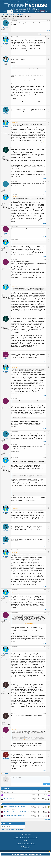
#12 (45, 284)
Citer (49, 30)
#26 (45, 646)
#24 (45, 589)
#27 (45, 682)
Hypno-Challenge (22, 1)
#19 (45, 457)
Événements (31, 11)
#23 (45, 549)
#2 (45, 36)
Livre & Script (14, 1)
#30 (45, 752)
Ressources (23, 11)
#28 (45, 713)
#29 (45, 727)
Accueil (4, 11)
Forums (10, 11)
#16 (45, 398)
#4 (45, 107)
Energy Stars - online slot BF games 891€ (14, 815)
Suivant (5, 34)
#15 (45, 364)
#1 (49, 20)
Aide (47, 851)
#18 (45, 444)
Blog (17, 11)
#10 (45, 239)
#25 (45, 612)
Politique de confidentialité (41, 851)
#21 (45, 524)
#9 (45, 226)
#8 (45, 194)
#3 (45, 56)
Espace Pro (31, 1)
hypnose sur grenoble (9, 798)
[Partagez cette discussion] (47, 20)
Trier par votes (47, 34)
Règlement (33, 851)
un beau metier (7, 794)
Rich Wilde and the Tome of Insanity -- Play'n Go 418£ (16, 811)
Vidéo (3, 1)
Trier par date (41, 34)
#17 (45, 431)
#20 (45, 505)
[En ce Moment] (49, 11)
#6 (45, 147)
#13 (45, 316)
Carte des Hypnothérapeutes (41, 1)
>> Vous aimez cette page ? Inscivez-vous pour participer (25, 854)
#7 (45, 181)
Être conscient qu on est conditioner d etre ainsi (15, 791)
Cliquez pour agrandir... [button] (28, 623)
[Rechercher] (47, 11)
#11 (45, 259)
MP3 (8, 1)
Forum (16, 837)
